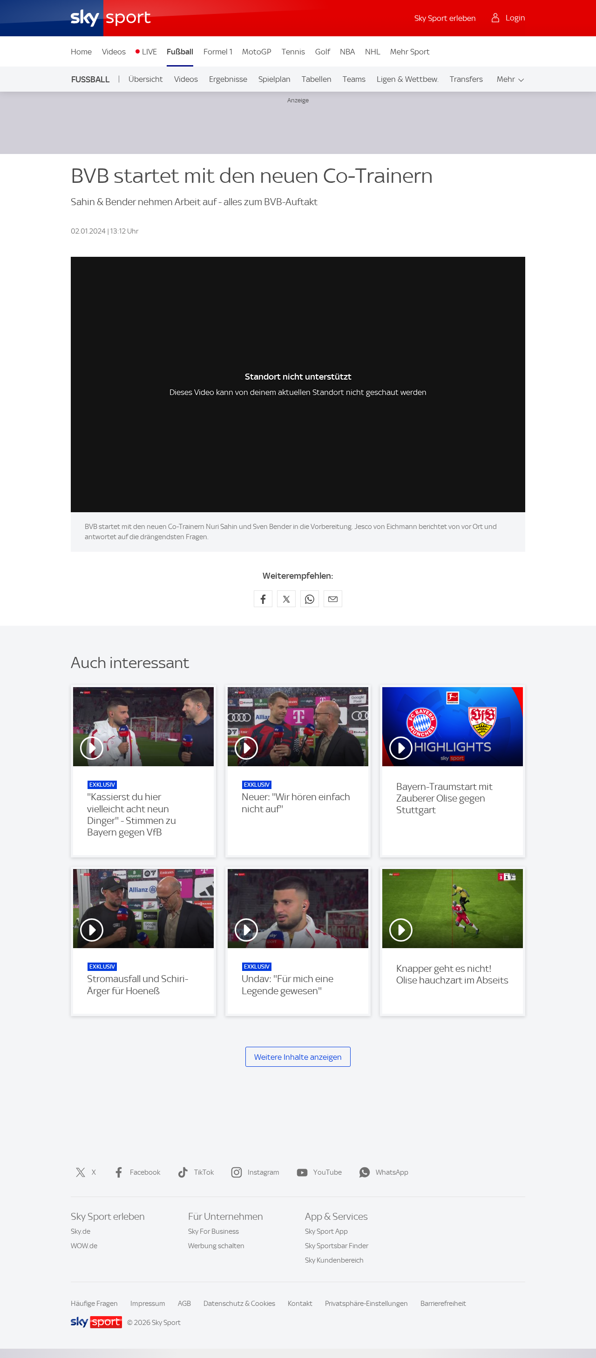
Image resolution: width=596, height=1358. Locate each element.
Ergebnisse (228, 79)
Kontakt (300, 1303)
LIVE (149, 51)
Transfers (466, 79)
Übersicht (146, 79)
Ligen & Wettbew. (408, 79)
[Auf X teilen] (286, 598)
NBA (347, 51)
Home (81, 51)
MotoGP (256, 51)
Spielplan (274, 79)
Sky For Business (213, 1231)
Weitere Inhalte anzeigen (298, 1057)
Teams (354, 79)
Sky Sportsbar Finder (336, 1246)
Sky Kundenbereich (334, 1260)
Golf (322, 51)
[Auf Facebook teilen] (263, 598)
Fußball (180, 51)
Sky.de (80, 1231)
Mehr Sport (410, 51)
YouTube (327, 1172)
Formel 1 (217, 51)
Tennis (293, 51)
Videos (114, 51)
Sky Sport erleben (445, 18)
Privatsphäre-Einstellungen (366, 1303)
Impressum (147, 1303)
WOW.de (84, 1246)
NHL (372, 51)
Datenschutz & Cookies (239, 1303)
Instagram (263, 1172)
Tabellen (317, 79)
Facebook (145, 1172)
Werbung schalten (216, 1246)
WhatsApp (392, 1172)
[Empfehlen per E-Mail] (333, 598)
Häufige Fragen (94, 1303)
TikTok (204, 1172)
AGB (184, 1303)
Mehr (506, 79)
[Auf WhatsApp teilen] (309, 598)
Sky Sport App (326, 1231)
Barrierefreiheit (443, 1303)
